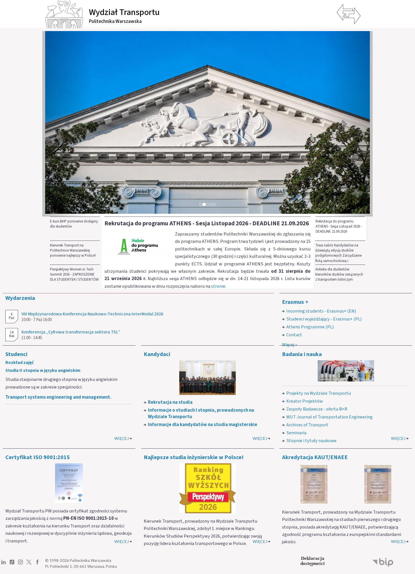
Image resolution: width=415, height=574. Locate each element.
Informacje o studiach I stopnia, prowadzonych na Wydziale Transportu (201, 413)
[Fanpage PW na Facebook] (37, 564)
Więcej (121, 438)
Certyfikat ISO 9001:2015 (37, 457)
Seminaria (296, 432)
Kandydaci (157, 354)
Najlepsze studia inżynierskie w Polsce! (194, 457)
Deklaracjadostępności (312, 561)
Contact (294, 334)
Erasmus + (295, 302)
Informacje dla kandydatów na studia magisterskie (202, 424)
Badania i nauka (302, 354)
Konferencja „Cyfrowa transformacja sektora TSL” (70, 332)
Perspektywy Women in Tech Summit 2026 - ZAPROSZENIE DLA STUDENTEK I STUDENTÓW (74, 274)
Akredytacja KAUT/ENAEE (315, 457)
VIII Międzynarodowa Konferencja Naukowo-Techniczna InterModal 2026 (92, 314)
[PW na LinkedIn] (3, 564)
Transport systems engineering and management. (58, 397)
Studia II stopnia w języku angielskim (42, 370)
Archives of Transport (307, 425)
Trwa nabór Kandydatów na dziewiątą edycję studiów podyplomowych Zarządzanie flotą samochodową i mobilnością (338, 254)
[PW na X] (28, 564)
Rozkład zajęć (19, 362)
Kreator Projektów (304, 401)
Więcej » (289, 344)
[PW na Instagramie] (20, 564)
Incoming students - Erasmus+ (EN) (321, 311)
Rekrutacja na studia (170, 402)
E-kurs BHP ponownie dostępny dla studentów (74, 224)
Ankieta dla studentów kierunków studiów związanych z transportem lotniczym (339, 274)
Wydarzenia (20, 298)
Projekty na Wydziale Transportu (318, 393)
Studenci (16, 354)
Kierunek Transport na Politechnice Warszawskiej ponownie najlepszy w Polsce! (73, 250)
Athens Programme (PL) (310, 327)
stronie (218, 286)
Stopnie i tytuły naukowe (311, 440)
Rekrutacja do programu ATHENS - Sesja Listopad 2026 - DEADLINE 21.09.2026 (339, 226)
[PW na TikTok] (12, 564)
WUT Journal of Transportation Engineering (329, 417)
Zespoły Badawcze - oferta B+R (316, 409)
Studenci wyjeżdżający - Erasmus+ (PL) (324, 319)
